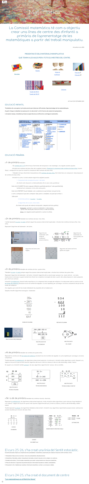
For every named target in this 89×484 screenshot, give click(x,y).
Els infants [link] (65, 2)
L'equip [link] (73, 2)
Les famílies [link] (80, 2)
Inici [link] (48, 2)
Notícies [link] (53, 2)
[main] (44, 11)
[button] (87, 2)
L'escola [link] (58, 2)
